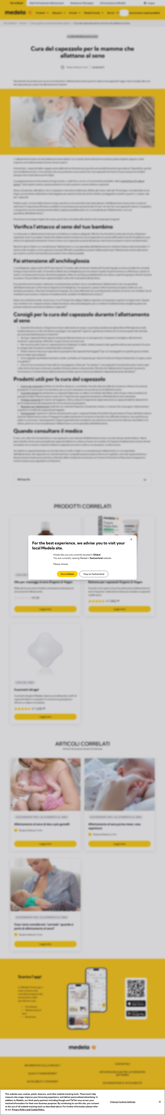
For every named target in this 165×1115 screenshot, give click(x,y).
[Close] (159, 1101)
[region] (82, 1102)
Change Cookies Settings (122, 1102)
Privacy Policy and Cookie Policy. (28, 1109)
